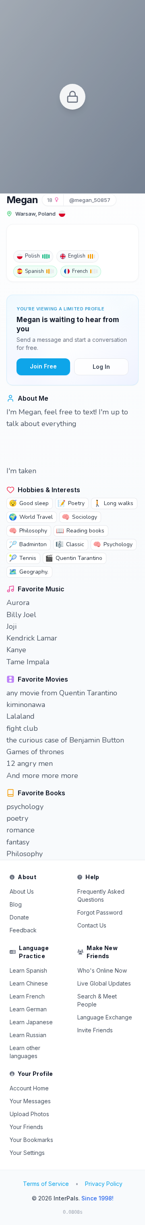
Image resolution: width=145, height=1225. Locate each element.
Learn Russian (28, 1035)
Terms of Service (46, 1183)
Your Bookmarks (31, 1139)
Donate (19, 917)
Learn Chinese (29, 983)
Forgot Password (99, 912)
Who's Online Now (102, 970)
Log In (101, 366)
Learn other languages (25, 1051)
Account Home (29, 1088)
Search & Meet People (97, 1000)
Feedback (23, 930)
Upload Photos (29, 1114)
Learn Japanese (31, 1022)
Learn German (28, 1009)
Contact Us (91, 925)
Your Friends (26, 1126)
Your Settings (27, 1152)
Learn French (27, 996)
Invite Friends (95, 1030)
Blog (16, 904)
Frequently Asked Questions (100, 895)
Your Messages (30, 1101)
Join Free (43, 366)
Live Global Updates (104, 983)
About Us (22, 891)
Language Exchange (104, 1017)
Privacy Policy (103, 1183)
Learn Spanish (28, 970)
